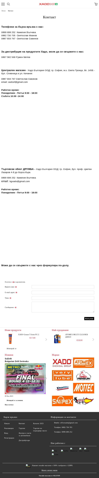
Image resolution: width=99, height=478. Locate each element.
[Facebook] (54, 437)
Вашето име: (10, 287)
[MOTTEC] (83, 388)
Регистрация (9, 438)
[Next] (45, 339)
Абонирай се (11, 348)
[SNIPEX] (62, 401)
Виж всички (9, 405)
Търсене (22, 428)
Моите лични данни (49, 470)
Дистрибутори (24, 440)
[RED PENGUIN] (83, 375)
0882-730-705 (67, 427)
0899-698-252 (67, 432)
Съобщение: (9, 307)
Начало (4, 10)
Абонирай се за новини (15, 400)
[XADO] (62, 363)
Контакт (22, 423)
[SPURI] (83, 401)
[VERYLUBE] (62, 375)
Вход (6, 433)
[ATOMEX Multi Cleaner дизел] (57, 338)
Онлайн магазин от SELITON (49, 476)
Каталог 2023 (38, 423)
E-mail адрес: (10, 292)
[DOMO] (62, 388)
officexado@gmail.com (69, 423)
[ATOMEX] (83, 363)
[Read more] (25, 379)
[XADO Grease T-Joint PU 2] (10, 338)
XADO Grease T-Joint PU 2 (28, 334)
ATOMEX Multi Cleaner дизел (76, 336)
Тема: (7, 298)
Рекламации (9, 428)
